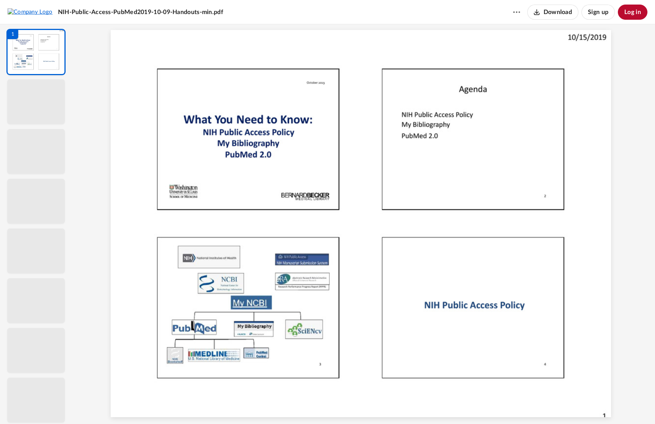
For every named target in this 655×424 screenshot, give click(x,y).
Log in (632, 12)
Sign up (598, 12)
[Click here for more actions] (516, 12)
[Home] (30, 12)
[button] (36, 52)
